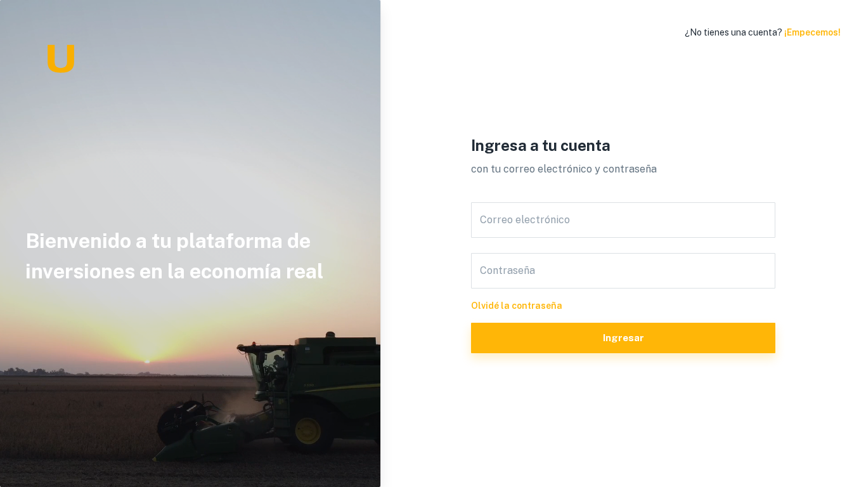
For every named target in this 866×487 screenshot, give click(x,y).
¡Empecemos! (812, 32)
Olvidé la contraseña (516, 306)
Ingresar (623, 337)
